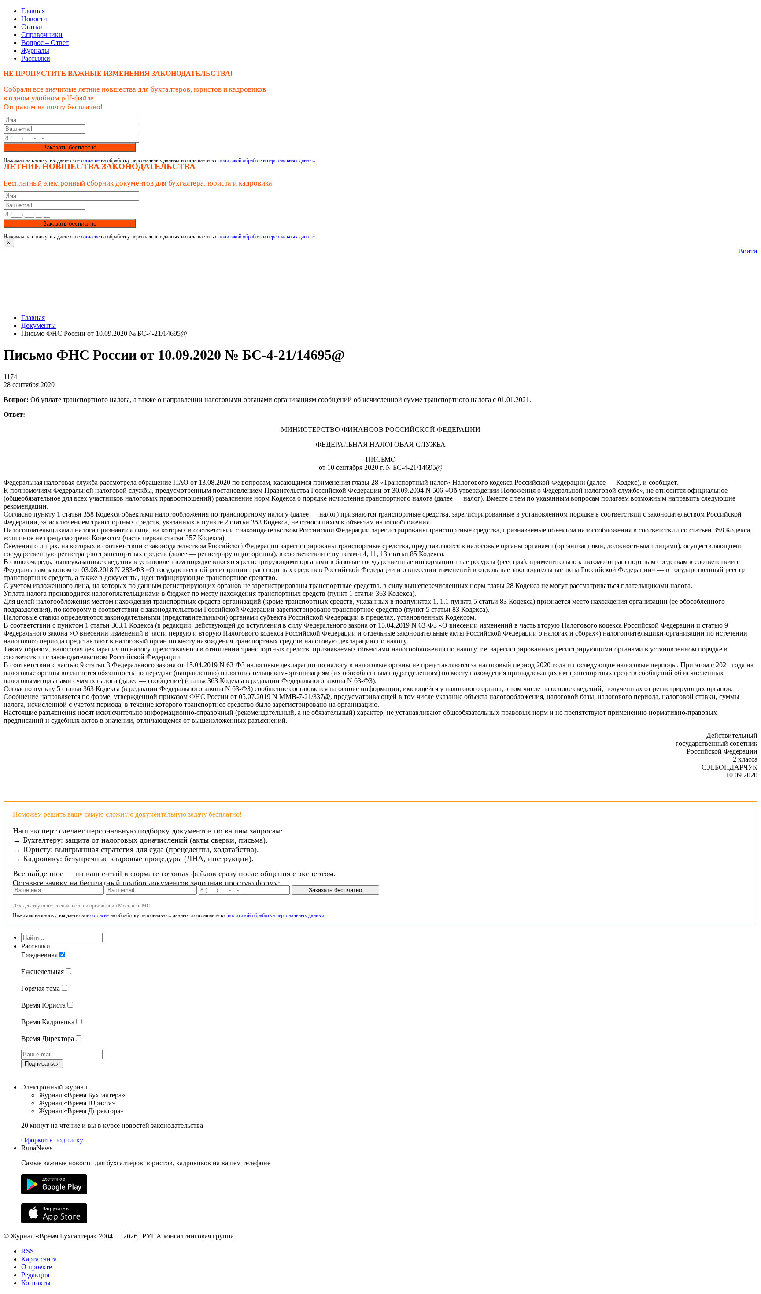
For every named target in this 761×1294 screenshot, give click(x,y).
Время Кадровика (47, 1022)
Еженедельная (42, 971)
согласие (90, 160)
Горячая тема (40, 988)
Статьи (31, 26)
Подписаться (42, 1063)
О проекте (36, 1267)
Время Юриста (43, 1005)
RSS (27, 1251)
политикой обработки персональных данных (266, 160)
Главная (33, 11)
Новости (34, 18)
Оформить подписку (52, 1140)
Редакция (35, 1275)
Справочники (42, 34)
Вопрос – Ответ (45, 42)
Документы (38, 325)
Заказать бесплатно (69, 147)
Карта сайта (39, 1259)
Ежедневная (39, 955)
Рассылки (35, 58)
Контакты (36, 1283)
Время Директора (47, 1038)
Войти (747, 251)
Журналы (35, 50)
